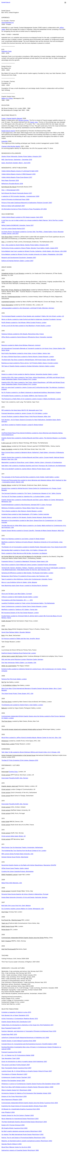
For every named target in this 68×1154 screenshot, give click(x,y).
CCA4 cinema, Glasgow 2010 (19, 760)
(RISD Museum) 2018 (18, 174)
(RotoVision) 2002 (21, 1131)
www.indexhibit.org (7, 22)
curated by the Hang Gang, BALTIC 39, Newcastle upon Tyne (21, 410)
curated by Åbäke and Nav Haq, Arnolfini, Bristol (20, 638)
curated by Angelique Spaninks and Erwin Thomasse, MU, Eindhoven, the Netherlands (33, 465)
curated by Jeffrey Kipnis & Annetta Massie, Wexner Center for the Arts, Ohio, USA (31, 737)
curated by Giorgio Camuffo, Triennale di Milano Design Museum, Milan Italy (32, 530)
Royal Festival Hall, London (18, 653)
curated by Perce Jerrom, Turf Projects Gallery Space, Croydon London (29, 363)
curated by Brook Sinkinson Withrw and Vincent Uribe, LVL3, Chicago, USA (30, 752)
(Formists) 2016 (10, 180)
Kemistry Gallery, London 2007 (17, 261)
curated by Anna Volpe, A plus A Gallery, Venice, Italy (25, 353)
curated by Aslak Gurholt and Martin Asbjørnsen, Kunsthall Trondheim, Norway (31, 319)
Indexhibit (4, 141)
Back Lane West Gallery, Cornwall (16, 593)
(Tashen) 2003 (17, 1115)
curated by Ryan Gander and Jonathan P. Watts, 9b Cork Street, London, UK (32, 316)
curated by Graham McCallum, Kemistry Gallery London (28, 366)
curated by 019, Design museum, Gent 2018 (22, 217)
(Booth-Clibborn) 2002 (11, 1144)
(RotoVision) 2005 (14, 1096)
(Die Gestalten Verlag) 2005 (26, 1093)
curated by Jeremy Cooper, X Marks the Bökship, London (31, 399)
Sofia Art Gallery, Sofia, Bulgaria (19, 582)
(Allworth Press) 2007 (26, 1071)
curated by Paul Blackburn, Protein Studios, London (26, 325)
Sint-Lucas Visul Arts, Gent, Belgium (16, 905)
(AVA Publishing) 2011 (27, 1025)
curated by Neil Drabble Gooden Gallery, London (19, 597)
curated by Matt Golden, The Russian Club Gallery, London (27, 573)
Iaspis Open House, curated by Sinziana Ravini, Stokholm (24, 585)
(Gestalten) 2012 (15, 1015)
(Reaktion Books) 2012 (19, 1018)
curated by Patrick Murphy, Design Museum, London (27, 356)
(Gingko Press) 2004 (24, 1106)
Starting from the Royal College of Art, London (23, 850)
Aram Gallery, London (14, 679)
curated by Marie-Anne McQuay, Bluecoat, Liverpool (20, 345)
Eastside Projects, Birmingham (17, 871)
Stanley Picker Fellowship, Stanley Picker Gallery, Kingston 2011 (21, 156)
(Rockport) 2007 (14, 1074)
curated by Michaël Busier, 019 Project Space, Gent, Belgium (28, 360)
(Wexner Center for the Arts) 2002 (16, 1147)
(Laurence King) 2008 (11, 1052)
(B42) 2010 (9, 1034)
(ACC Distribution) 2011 (16, 1021)
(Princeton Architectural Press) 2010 (28, 1031)
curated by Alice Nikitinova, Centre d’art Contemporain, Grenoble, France (26, 579)
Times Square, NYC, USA (17, 693)
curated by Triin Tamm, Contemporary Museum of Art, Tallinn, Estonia (31, 493)
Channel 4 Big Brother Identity (10, 146)
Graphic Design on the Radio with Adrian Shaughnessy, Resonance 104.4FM (28, 865)
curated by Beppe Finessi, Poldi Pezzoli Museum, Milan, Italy (26, 416)
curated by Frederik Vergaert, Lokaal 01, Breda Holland (22, 425)
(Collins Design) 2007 (15, 1065)
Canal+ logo (34, 122)
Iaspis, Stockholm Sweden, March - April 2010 (15, 163)
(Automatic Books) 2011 (16, 193)
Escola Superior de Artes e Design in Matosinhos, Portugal (24, 894)
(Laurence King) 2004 (29, 1103)
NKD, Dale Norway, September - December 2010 (16, 159)
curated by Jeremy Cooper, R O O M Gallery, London (24, 413)
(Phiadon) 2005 (11, 1099)
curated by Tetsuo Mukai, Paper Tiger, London (22, 508)
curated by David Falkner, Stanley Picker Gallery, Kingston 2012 (25, 245)
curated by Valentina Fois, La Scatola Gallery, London (25, 496)
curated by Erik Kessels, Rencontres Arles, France (22, 334)
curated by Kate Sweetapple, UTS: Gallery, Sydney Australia (25, 514)
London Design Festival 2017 (13, 228)
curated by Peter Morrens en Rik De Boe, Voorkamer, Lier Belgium (24, 553)
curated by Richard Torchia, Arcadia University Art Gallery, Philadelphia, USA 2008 (32, 254)
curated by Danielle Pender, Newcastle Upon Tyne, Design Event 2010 (33, 547)
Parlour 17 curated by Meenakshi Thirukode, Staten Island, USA (24, 561)
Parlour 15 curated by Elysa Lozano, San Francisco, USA (25, 576)
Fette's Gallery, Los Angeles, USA (18, 662)
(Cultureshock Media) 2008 (17, 1055)
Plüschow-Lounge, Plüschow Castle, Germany (22, 659)
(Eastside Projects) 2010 (10, 1028)
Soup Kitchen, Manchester (14, 857)
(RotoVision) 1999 (20, 1150)
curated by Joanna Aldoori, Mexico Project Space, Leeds (25, 469)
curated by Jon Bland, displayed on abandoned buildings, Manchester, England (31, 392)
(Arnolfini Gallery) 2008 (29, 1044)
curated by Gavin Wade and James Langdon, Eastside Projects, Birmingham (29, 564)
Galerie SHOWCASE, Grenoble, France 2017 (17, 225)
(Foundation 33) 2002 (24, 209)
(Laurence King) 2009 (18, 1041)
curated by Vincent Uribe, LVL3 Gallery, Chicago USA (24, 550)
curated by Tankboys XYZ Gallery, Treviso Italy (19, 609)
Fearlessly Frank (6, 51)
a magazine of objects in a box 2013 (16, 1012)
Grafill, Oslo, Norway (14, 778)
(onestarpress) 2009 (20, 196)
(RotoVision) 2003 (19, 1118)
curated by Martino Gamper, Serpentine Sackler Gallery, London (29, 374)
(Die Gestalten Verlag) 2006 (13, 1080)
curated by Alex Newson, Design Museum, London (21, 511)
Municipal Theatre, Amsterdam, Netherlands (22, 847)
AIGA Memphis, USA (11, 883)
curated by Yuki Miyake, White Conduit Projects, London (23, 322)
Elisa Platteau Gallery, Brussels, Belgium (16, 632)
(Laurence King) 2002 (14, 1128)
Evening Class (13, 771)
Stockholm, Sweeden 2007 (18, 257)
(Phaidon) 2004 (8, 1112)
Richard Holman (23, 120)
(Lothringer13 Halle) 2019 (19, 171)
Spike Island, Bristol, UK (13, 836)
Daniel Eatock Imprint (8, 131)
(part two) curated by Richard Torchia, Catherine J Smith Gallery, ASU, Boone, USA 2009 (34, 251)
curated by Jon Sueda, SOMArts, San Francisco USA (24, 395)
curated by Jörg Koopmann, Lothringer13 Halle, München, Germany (27, 308)
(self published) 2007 (13, 206)
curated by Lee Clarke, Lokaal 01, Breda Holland (23, 539)
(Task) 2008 (10, 1058)
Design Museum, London (20, 612)
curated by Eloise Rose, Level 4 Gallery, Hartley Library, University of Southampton (31, 462)
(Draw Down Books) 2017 (16, 177)
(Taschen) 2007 (16, 1077)
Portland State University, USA (17, 854)
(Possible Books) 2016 (12, 183)
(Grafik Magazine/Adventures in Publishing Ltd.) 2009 (25, 1037)
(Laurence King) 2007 (16, 1068)
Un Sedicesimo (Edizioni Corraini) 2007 (26, 202)
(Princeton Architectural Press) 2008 (15, 199)
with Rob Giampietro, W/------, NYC (17, 600)
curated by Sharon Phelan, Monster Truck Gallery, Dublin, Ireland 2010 (29, 248)
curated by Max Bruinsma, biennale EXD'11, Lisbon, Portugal (26, 504)
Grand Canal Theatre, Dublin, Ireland (15, 868)
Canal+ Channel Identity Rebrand (11, 118)
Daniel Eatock (5, 2)
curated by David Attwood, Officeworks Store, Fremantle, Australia (26, 337)
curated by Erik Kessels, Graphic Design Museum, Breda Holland (26, 517)
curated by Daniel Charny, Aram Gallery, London (22, 705)
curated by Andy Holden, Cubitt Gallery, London (30, 477)
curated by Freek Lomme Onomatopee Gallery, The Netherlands (28, 603)
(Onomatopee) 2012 (10, 190)
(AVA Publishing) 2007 (24, 1061)
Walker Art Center (7, 98)
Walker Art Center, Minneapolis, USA (22, 908)
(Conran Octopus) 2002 (13, 1125)
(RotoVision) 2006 (16, 1090)
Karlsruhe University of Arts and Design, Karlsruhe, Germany (24, 897)
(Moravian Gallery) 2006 (27, 1087)
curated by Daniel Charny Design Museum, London (24, 606)
